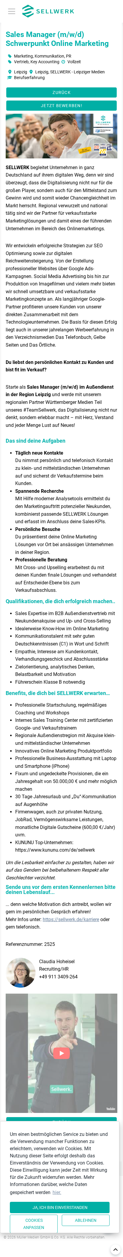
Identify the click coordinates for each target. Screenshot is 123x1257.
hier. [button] (57, 1192)
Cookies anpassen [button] (33, 1224)
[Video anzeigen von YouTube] (61, 1053)
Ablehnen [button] (85, 1220)
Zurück (62, 92)
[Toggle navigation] (11, 11)
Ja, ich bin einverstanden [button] (60, 1207)
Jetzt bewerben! (61, 105)
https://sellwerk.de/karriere (71, 919)
